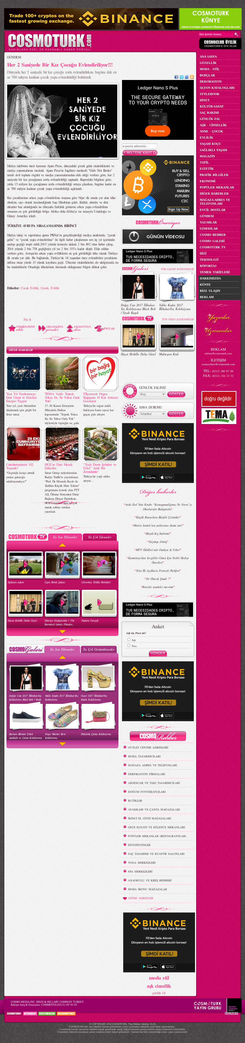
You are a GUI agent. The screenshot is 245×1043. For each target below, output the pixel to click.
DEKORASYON (211, 81)
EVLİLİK (206, 137)
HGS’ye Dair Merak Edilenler (58, 466)
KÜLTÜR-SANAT (212, 106)
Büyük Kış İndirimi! (158, 533)
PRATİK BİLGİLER (214, 175)
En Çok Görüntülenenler (98, 649)
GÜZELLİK (208, 63)
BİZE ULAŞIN (210, 291)
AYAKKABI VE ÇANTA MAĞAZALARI (154, 809)
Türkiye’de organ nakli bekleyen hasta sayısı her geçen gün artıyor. (98, 409)
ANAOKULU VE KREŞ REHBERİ (150, 880)
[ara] (236, 34)
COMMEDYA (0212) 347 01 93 (59, 1004)
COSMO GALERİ (212, 241)
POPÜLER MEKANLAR (217, 187)
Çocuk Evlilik (30, 288)
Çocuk (45, 288)
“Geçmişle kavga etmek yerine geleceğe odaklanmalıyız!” (20, 476)
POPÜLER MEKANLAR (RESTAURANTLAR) (157, 836)
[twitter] (182, 77)
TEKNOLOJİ (209, 259)
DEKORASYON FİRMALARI (146, 774)
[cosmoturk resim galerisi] (139, 268)
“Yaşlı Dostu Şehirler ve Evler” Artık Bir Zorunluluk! (99, 468)
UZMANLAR (209, 228)
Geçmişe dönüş (158, 541)
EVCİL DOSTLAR (212, 210)
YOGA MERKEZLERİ (142, 862)
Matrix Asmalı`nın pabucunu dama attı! (158, 525)
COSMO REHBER (213, 235)
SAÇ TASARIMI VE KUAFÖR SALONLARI (156, 854)
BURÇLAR (207, 75)
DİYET (205, 100)
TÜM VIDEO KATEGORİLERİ (178, 319)
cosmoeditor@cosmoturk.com (218, 364)
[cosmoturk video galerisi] (139, 319)
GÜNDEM (14, 57)
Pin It (27, 319)
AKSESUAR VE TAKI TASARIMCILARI (154, 783)
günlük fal (158, 993)
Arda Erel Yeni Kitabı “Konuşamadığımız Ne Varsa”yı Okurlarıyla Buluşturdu (158, 506)
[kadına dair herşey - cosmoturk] (49, 50)
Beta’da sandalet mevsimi (157, 587)
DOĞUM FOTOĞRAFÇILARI (147, 792)
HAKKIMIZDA (210, 278)
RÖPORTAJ (208, 266)
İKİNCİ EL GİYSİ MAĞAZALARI (149, 818)
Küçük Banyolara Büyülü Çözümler (158, 517)
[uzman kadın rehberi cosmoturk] (158, 737)
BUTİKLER (135, 800)
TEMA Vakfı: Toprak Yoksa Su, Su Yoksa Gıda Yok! (62, 397)
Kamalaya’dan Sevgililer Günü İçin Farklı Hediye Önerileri (158, 560)
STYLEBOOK (209, 94)
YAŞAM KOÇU (210, 144)
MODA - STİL (210, 69)
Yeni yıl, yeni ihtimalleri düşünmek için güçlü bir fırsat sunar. (21, 409)
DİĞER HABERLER (21, 350)
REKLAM (207, 297)
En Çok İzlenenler (99, 537)
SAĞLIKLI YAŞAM (213, 150)
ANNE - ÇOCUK (211, 131)
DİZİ (203, 253)
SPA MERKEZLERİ (140, 871)
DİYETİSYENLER (139, 845)
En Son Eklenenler (65, 537)
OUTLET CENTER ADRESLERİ (148, 747)
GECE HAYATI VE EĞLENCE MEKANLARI (156, 827)
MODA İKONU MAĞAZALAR (147, 889)
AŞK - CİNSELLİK (213, 125)
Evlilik (55, 288)
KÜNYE (205, 284)
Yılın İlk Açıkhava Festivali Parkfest (157, 570)
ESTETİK (207, 168)
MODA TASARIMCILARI (144, 756)
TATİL (204, 162)
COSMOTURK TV (213, 247)
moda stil (159, 977)
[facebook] (176, 77)
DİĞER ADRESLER (140, 898)
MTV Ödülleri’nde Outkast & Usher (158, 550)
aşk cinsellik (159, 985)
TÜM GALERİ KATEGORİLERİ (177, 269)
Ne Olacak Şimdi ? (157, 579)
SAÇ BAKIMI (209, 112)
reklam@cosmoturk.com (218, 353)
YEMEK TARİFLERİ (215, 272)
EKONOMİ (207, 181)
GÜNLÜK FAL (210, 119)
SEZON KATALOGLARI (217, 88)
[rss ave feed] (192, 77)
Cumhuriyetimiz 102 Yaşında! (19, 466)
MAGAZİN (207, 156)
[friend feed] (187, 77)
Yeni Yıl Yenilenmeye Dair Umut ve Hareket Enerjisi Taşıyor (21, 397)
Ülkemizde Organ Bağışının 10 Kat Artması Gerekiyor (100, 397)
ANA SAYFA (208, 56)
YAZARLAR (208, 222)
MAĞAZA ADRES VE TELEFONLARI (152, 765)
